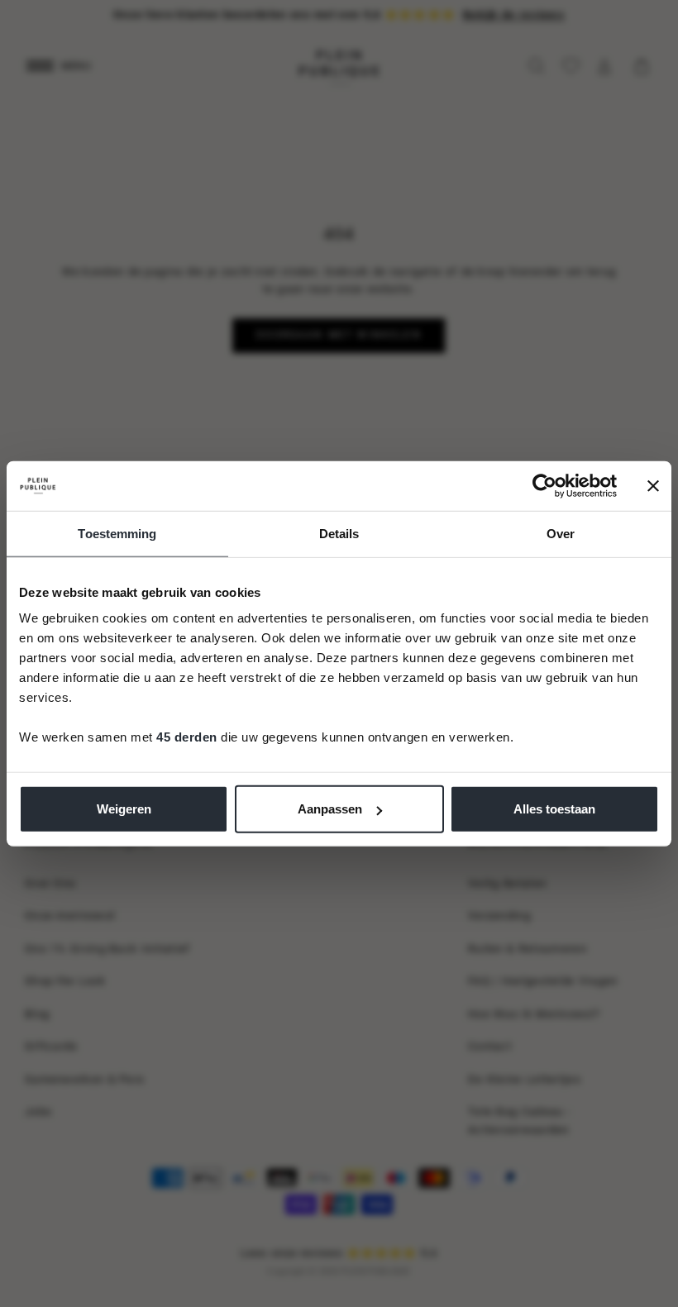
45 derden (186, 737)
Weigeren (124, 809)
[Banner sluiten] (653, 485)
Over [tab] (561, 533)
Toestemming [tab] (117, 533)
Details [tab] (339, 533)
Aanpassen (330, 809)
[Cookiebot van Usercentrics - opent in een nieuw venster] (544, 485)
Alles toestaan (554, 809)
